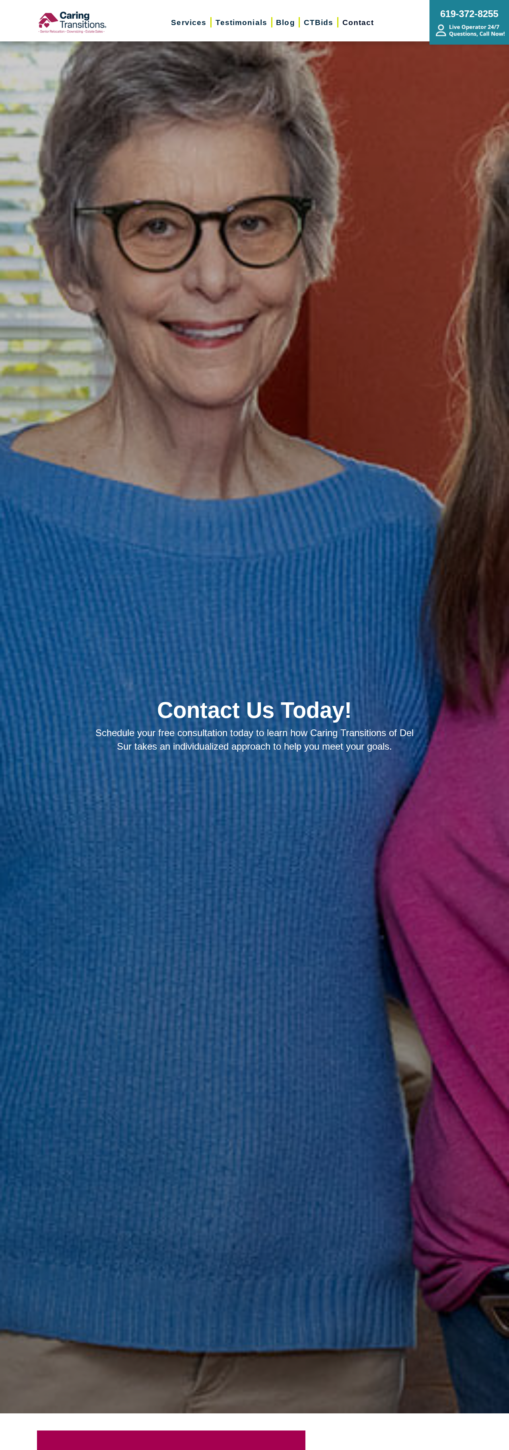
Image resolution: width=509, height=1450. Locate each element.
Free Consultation (262, 1439)
